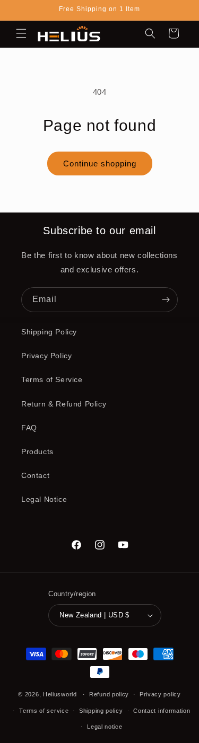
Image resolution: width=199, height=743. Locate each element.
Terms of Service (52, 379)
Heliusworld (60, 694)
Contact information (161, 710)
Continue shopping (99, 163)
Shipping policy (101, 710)
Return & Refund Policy (63, 404)
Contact (35, 475)
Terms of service (43, 710)
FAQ (29, 427)
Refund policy (109, 694)
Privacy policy (160, 694)
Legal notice (104, 726)
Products (37, 451)
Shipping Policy (49, 332)
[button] (21, 33)
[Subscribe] (165, 299)
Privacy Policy (46, 355)
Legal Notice (44, 499)
